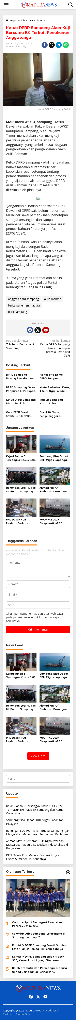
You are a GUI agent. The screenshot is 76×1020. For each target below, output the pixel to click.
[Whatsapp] (66, 45)
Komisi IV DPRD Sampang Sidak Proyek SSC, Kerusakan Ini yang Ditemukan (38, 958)
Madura (10, 46)
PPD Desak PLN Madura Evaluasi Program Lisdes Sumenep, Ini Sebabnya (17, 521)
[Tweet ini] (52, 45)
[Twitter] (37, 330)
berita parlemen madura (24, 305)
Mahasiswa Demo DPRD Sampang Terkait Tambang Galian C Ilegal (51, 376)
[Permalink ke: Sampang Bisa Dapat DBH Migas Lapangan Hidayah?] (55, 444)
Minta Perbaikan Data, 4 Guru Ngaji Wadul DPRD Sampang (55, 389)
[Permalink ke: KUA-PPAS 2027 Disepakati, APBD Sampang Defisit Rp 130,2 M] (55, 507)
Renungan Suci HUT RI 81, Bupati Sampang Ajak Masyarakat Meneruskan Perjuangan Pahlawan (21, 489)
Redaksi (51, 1010)
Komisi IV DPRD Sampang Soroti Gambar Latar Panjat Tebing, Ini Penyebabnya (39, 947)
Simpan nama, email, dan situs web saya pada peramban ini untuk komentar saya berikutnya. (34, 617)
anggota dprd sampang (23, 299)
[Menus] (6, 4)
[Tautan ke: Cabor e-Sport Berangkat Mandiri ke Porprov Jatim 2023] (38, 898)
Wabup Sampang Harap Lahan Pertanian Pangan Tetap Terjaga (52, 401)
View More (38, 756)
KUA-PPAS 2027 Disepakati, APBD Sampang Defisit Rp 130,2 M (53, 521)
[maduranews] (39, 4)
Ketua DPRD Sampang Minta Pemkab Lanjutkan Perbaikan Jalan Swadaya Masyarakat (21, 401)
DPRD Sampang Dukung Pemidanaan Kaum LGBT (20, 376)
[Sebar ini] (45, 45)
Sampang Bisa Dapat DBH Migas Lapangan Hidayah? (54, 458)
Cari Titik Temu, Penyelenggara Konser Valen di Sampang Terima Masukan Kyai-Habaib (54, 414)
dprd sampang (17, 312)
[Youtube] (45, 330)
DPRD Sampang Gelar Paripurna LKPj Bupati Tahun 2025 (20, 389)
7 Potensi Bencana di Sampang (20, 344)
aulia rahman (52, 299)
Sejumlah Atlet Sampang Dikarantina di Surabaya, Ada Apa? (38, 935)
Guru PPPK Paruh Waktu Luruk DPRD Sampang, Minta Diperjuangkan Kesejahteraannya (18, 414)
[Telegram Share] (59, 45)
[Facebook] (30, 330)
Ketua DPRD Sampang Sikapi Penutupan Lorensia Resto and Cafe (55, 348)
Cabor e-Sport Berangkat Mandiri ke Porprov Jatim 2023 (37, 924)
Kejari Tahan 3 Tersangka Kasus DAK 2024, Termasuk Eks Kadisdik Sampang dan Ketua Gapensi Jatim (20, 458)
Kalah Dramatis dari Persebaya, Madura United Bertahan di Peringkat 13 (39, 969)
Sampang (21, 46)
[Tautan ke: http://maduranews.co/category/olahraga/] (68, 872)
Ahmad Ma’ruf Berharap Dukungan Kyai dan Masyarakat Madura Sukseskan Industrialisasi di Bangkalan (54, 489)
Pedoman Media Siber (17, 1014)
